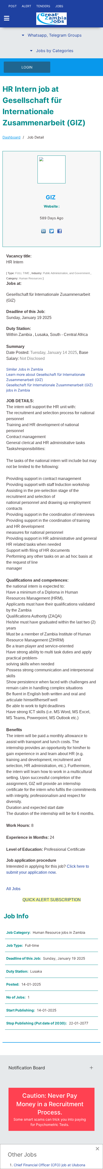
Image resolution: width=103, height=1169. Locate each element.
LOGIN (27, 67)
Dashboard (11, 137)
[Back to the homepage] (51, 18)
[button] (51, 35)
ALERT (26, 6)
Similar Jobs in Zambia (24, 369)
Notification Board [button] (26, 1067)
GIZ (51, 197)
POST (12, 6)
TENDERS (43, 6)
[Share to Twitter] (51, 230)
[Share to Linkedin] (43, 230)
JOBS (59, 6)
